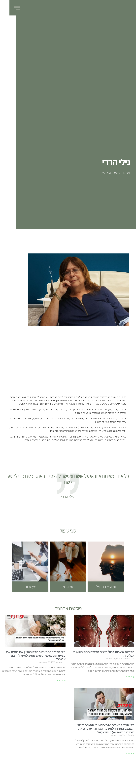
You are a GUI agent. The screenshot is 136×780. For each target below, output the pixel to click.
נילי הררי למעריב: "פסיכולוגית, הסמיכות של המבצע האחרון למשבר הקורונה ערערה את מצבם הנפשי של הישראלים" (105, 728)
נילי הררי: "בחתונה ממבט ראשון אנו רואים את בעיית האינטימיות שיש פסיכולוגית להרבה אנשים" (36, 655)
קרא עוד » (130, 676)
